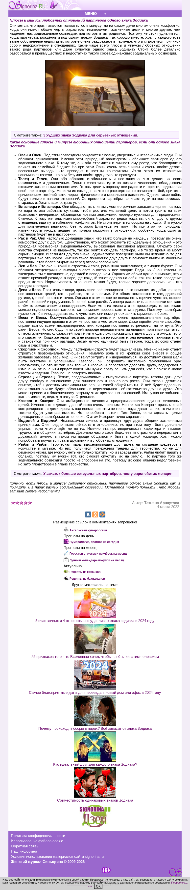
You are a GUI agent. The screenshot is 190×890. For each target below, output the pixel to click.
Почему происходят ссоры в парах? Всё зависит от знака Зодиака (95, 728)
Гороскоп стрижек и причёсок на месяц (98, 553)
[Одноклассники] (95, 514)
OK (98, 886)
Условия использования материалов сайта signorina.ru (57, 857)
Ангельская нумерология (88, 530)
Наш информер (24, 851)
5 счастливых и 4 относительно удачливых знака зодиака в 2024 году (95, 621)
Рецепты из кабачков (85, 572)
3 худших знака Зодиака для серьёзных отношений (90, 135)
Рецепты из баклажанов (87, 578)
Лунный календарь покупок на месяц (97, 560)
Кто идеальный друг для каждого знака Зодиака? (95, 764)
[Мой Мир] (102, 514)
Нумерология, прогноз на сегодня (94, 542)
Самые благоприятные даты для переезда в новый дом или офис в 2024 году (95, 693)
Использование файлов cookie (37, 841)
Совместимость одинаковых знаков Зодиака (95, 800)
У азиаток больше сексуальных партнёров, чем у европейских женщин (107, 474)
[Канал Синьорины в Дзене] (95, 826)
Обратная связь (24, 846)
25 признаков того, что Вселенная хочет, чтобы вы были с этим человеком (95, 657)
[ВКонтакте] (88, 514)
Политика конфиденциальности (38, 836)
